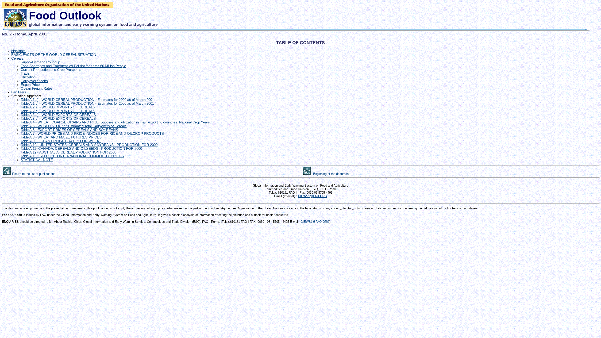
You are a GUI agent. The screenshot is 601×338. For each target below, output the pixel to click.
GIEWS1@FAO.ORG (314, 221)
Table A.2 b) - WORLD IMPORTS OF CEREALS (58, 111)
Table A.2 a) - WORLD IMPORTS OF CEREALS (58, 107)
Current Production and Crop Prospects (51, 70)
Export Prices (31, 85)
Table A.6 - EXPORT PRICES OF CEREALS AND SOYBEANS (69, 130)
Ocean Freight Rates (37, 88)
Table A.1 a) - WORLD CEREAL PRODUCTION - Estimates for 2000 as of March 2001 (87, 100)
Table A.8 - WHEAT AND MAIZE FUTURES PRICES (61, 137)
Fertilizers (18, 92)
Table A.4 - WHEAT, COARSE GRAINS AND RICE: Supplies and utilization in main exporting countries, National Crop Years (115, 122)
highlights (18, 51)
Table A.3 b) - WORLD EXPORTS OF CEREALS (58, 118)
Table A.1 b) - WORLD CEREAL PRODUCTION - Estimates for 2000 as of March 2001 (87, 103)
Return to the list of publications (33, 174)
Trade (25, 73)
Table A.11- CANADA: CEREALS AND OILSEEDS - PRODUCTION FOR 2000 (81, 148)
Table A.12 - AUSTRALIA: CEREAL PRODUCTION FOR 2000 (68, 152)
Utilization (28, 77)
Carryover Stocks (34, 81)
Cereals (17, 58)
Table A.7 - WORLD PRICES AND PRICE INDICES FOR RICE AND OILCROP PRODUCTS (92, 133)
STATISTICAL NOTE (37, 160)
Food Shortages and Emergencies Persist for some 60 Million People (73, 66)
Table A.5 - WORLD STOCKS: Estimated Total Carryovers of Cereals (74, 126)
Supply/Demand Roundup (40, 62)
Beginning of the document (331, 174)
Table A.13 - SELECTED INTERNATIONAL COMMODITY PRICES (72, 156)
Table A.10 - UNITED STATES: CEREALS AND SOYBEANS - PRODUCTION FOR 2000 (89, 145)
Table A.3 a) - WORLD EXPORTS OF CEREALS (58, 115)
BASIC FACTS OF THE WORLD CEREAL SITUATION (53, 55)
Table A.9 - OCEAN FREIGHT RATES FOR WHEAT (61, 141)
